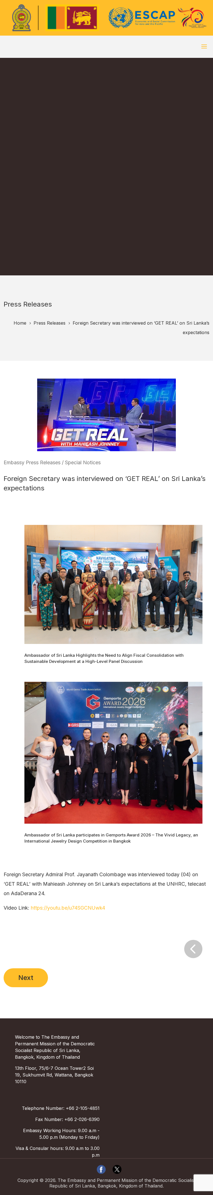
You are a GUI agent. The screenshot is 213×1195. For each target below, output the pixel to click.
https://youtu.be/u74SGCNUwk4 (68, 908)
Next (25, 978)
